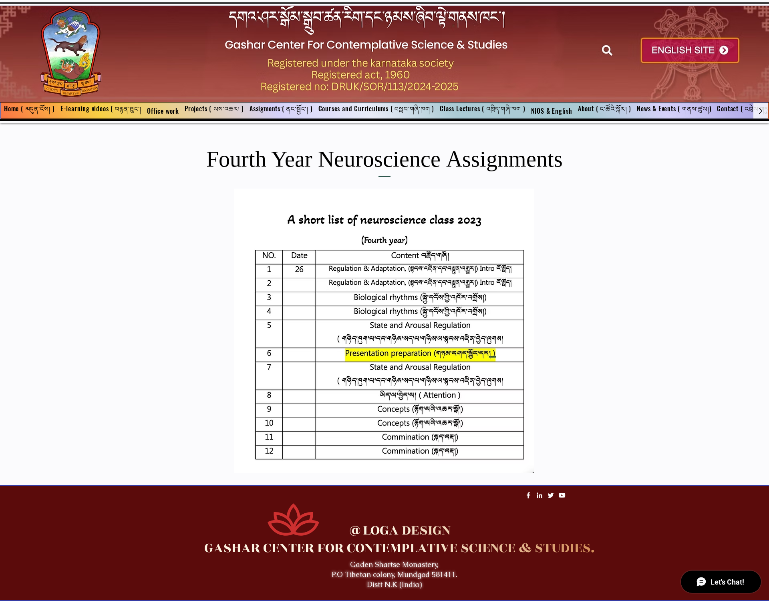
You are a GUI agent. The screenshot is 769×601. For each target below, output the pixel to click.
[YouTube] (562, 495)
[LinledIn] (539, 495)
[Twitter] (551, 495)
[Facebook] (528, 495)
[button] (281, 111)
